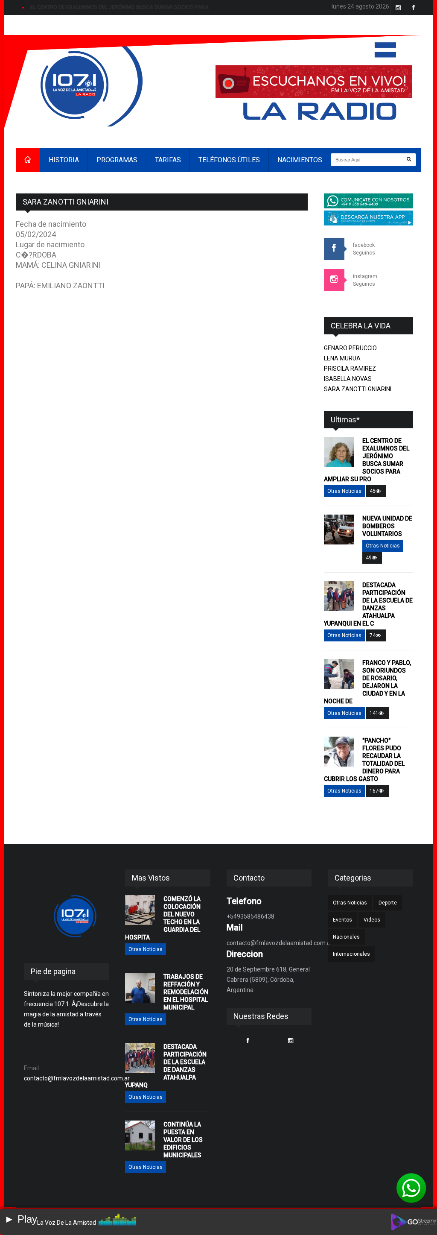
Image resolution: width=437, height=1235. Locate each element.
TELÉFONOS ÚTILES (229, 160)
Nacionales (346, 937)
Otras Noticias (344, 491)
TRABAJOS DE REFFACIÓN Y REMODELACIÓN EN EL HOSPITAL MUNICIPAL (185, 992)
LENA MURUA (342, 358)
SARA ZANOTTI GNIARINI (357, 389)
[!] (411, 1188)
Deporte (388, 903)
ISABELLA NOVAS (348, 378)
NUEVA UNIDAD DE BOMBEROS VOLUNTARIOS (387, 526)
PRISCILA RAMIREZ (350, 368)
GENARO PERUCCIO (350, 348)
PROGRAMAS (116, 160)
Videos (372, 920)
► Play (20, 1219)
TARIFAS (168, 160)
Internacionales (351, 954)
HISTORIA (64, 160)
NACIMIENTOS (299, 160)
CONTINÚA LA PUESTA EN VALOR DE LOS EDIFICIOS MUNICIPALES (183, 1140)
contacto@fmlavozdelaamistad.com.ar (77, 1078)
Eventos (342, 920)
